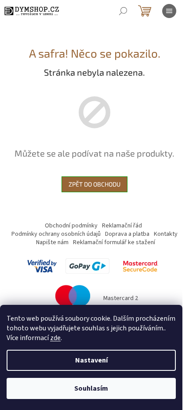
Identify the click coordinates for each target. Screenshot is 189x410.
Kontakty (166, 234)
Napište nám (52, 242)
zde (55, 338)
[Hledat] (123, 11)
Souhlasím (91, 388)
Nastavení (91, 360)
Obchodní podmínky (71, 225)
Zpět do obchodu (94, 184)
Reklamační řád (122, 225)
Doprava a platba (127, 234)
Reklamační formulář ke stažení (114, 242)
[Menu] (169, 11)
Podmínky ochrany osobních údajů (56, 234)
